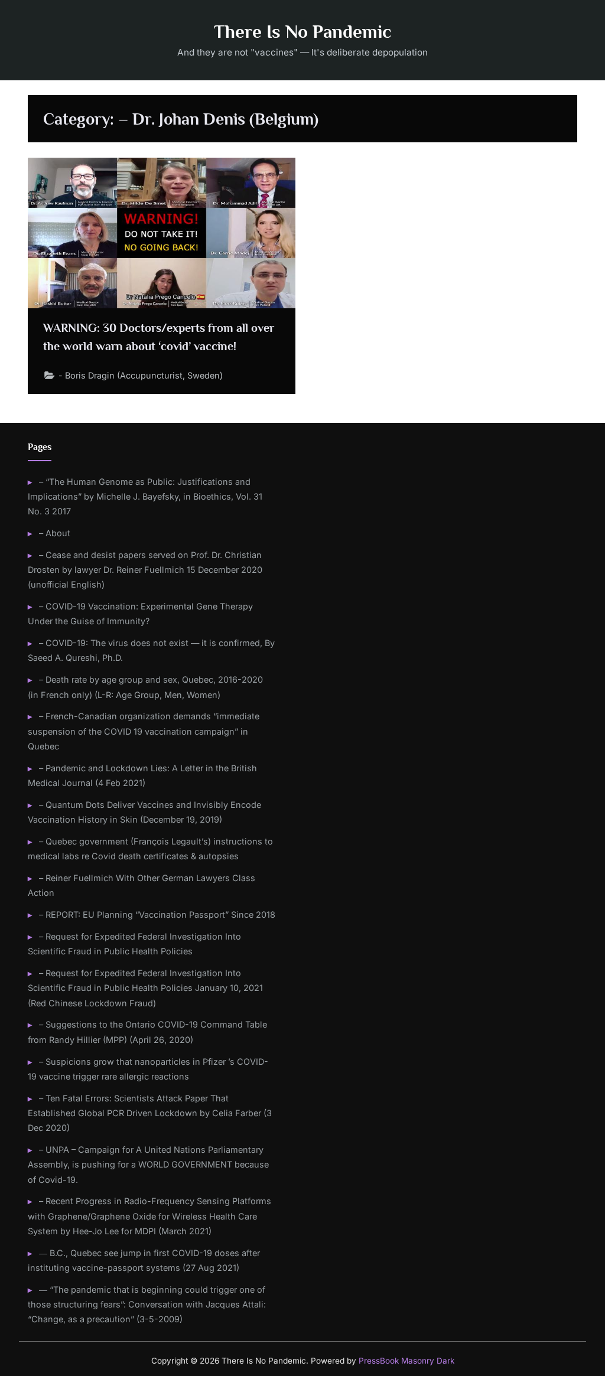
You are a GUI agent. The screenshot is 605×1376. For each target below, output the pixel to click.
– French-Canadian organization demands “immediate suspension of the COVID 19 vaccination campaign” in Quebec (143, 731)
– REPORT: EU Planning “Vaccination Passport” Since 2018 (157, 914)
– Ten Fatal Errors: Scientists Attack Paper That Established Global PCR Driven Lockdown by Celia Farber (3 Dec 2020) (150, 1113)
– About (54, 533)
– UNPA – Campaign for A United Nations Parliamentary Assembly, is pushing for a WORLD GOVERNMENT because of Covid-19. (148, 1165)
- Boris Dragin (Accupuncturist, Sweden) (140, 375)
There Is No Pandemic (302, 31)
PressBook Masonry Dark (406, 1360)
